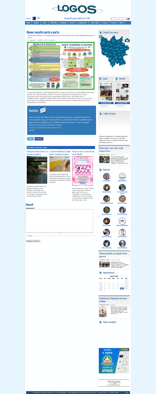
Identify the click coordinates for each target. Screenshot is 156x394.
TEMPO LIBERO (94, 23)
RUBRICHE (63, 23)
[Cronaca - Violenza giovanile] (104, 267)
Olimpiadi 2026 (122, 103)
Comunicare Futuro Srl (89, 392)
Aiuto (30, 236)
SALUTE (72, 23)
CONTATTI (30, 26)
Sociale (118, 260)
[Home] (78, 8)
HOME (28, 23)
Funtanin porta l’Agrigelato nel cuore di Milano (113, 300)
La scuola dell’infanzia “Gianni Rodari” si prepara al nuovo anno (60, 154)
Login (126, 392)
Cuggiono (113, 304)
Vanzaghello (51, 40)
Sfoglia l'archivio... (104, 106)
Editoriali (113, 154)
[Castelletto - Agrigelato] (102, 316)
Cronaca (113, 260)
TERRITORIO (53, 23)
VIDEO (121, 23)
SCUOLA (105, 23)
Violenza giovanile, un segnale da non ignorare (113, 255)
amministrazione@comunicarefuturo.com (45, 127)
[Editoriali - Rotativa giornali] (104, 163)
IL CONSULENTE (82, 23)
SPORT (44, 23)
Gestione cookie (114, 392)
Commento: (30, 208)
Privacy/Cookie (102, 392)
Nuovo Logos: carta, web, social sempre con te (111, 149)
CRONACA (36, 23)
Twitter (30, 139)
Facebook (39, 139)
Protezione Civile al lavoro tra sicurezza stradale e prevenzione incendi (37, 154)
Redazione (33, 40)
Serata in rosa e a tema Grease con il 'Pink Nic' (83, 153)
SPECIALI (113, 23)
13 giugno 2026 (106, 103)
